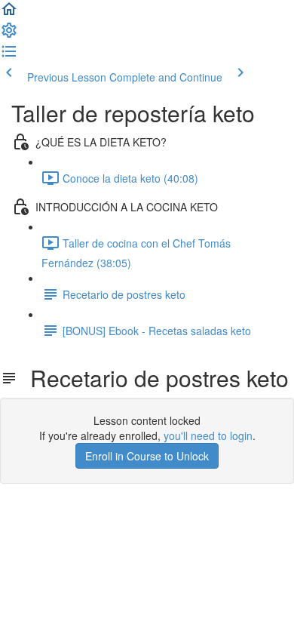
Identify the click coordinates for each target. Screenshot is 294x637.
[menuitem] (9, 34)
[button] (9, 13)
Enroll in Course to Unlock (147, 455)
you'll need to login (208, 435)
